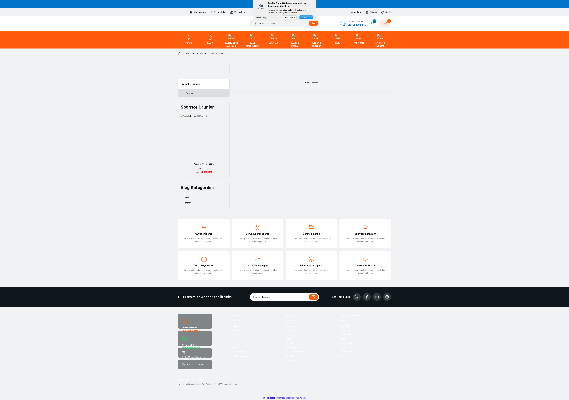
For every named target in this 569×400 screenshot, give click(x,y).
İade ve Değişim (346, 330)
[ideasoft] (269, 397)
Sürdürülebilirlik (238, 343)
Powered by (260, 18)
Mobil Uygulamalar (240, 356)
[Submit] (313, 297)
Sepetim (289, 339)
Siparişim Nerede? (347, 334)
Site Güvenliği (345, 360)
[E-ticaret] (284, 398)
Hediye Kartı (291, 360)
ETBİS (234, 347)
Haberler (343, 339)
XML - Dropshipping (294, 352)
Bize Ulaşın (236, 334)
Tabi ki (306, 17)
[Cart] (385, 23)
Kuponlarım (290, 356)
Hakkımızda (237, 326)
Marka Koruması (239, 352)
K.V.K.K (342, 347)
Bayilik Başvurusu (293, 347)
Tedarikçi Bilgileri (346, 343)
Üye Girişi (290, 330)
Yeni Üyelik (290, 326)
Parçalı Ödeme (238, 360)
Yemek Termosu (218, 53)
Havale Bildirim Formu (348, 326)
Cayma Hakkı (345, 356)
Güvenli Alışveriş (346, 352)
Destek (235, 330)
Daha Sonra (289, 17)
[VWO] (268, 18)
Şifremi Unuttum (292, 343)
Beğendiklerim (292, 334)
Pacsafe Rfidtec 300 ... (204, 164)
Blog (234, 339)
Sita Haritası (237, 364)
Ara (313, 23)
